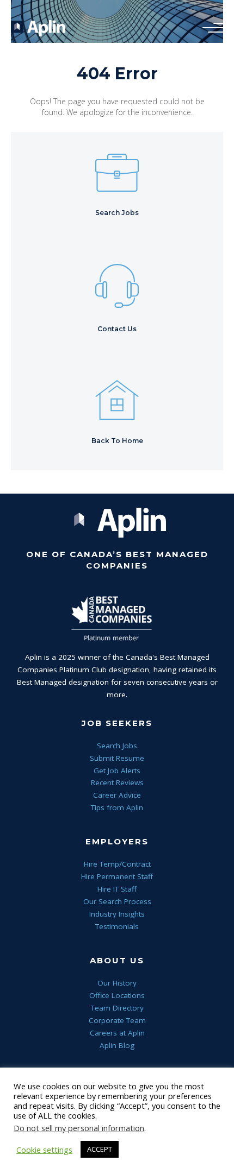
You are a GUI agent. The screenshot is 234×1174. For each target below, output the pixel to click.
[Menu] (210, 28)
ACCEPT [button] (99, 1149)
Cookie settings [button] (44, 1149)
